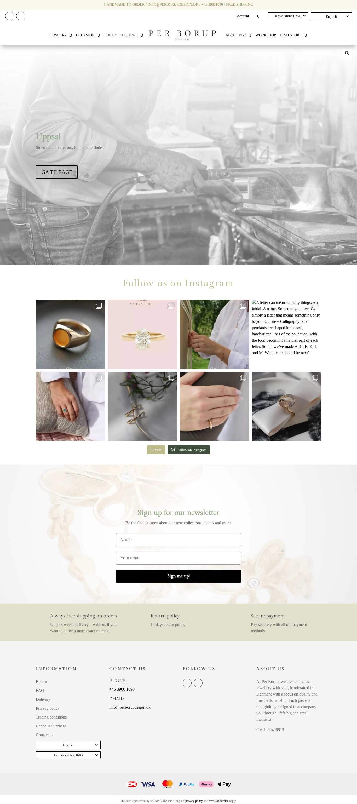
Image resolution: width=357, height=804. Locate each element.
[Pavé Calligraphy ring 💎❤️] (286, 406)
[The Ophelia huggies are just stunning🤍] (142, 406)
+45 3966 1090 (122, 689)
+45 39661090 (212, 5)
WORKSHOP (266, 35)
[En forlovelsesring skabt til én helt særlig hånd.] (142, 334)
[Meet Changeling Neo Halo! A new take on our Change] (70, 406)
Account (243, 16)
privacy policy (194, 801)
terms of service (218, 801)
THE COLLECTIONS (121, 35)
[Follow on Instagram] (20, 16)
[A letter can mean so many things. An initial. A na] (286, 334)
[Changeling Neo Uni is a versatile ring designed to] (70, 334)
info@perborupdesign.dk (173, 5)
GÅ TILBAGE (57, 172)
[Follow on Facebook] (9, 16)
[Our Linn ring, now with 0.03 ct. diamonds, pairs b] (214, 334)
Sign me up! (179, 576)
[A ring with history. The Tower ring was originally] (214, 406)
